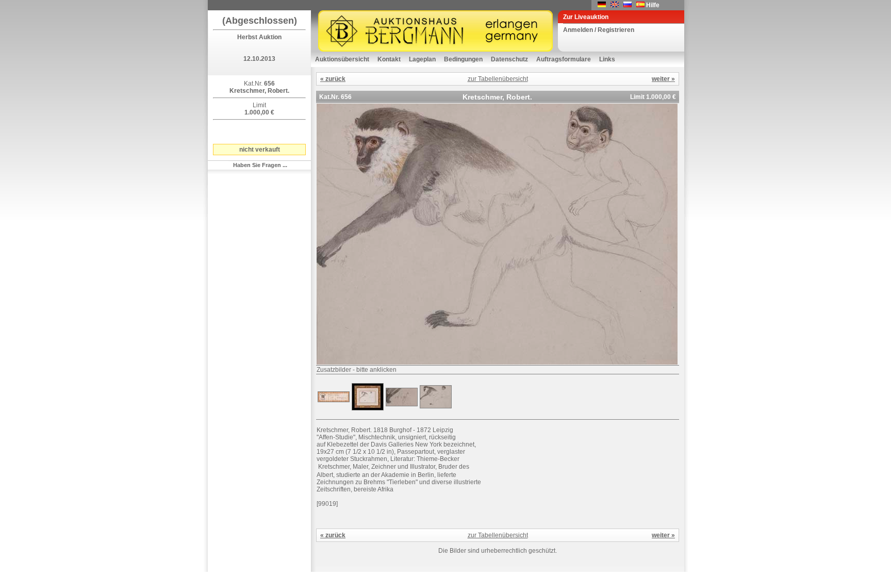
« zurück (332, 79)
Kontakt (389, 59)
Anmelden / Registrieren (598, 30)
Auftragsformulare (563, 59)
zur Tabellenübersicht (498, 79)
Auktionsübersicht (342, 59)
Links (607, 59)
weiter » (663, 79)
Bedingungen (463, 59)
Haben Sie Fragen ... (260, 165)
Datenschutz (509, 59)
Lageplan (422, 59)
